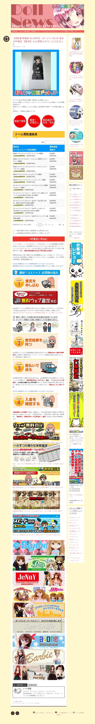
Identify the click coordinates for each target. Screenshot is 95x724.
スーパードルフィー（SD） (19, 703)
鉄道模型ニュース (74, 525)
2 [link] (42, 224)
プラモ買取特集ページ (75, 207)
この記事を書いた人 (20, 685)
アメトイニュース (74, 545)
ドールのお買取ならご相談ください (69, 31)
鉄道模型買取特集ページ (76, 205)
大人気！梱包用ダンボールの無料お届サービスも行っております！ (33, 264)
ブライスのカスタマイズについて (50, 31)
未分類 (20, 701)
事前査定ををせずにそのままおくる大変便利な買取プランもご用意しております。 (38, 313)
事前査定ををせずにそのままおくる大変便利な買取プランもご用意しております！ (38, 266)
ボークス (32, 703)
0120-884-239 (29, 310)
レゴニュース (73, 534)
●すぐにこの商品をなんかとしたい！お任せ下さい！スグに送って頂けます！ (37, 535)
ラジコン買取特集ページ (76, 202)
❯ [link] (63, 224)
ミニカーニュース (74, 520)
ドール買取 (15, 701)
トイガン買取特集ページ (76, 220)
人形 (35, 703)
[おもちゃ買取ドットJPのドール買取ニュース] (47, 16)
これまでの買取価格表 (24, 31)
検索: (42, 142)
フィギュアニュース (74, 528)
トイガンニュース (74, 560)
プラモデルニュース (74, 517)
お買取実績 (14, 31)
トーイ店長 (22, 46)
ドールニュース (73, 536)
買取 (38, 703)
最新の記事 (33, 685)
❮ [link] (36, 224)
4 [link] (49, 224)
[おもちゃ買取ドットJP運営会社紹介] (76, 483)
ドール (27, 703)
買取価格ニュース (35, 31)
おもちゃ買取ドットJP (75, 194)
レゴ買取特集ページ (74, 218)
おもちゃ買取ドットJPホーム (43, 713)
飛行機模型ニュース (74, 531)
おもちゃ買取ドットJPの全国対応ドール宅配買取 (28, 244)
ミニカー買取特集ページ (76, 199)
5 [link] (52, 224)
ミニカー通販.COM (74, 238)
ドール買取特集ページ (75, 196)
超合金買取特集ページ (75, 223)
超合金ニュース (73, 539)
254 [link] (60, 224)
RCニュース (72, 523)
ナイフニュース (73, 550)
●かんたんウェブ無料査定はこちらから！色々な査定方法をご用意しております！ (38, 442)
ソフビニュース (73, 542)
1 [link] (39, 224)
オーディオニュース (74, 558)
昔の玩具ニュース (74, 547)
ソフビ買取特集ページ (75, 215)
